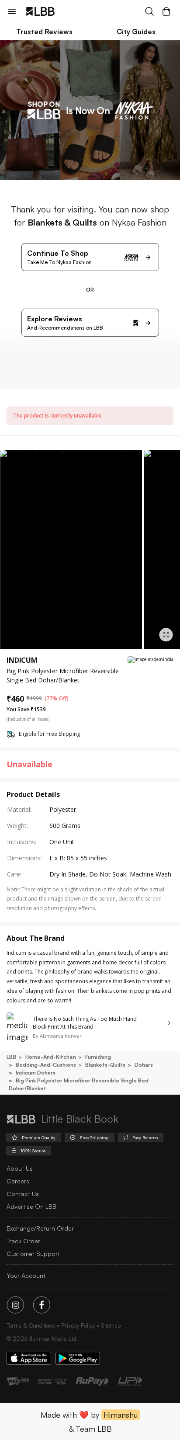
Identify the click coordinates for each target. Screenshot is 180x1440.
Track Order (23, 1241)
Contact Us (23, 1193)
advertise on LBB (31, 1206)
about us (20, 1168)
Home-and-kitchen (50, 1057)
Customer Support (33, 1253)
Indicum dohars (35, 1072)
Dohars (144, 1064)
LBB (11, 1057)
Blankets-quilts (105, 1064)
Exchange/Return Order (40, 1228)
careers (18, 1181)
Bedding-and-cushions (46, 1064)
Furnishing (98, 1057)
